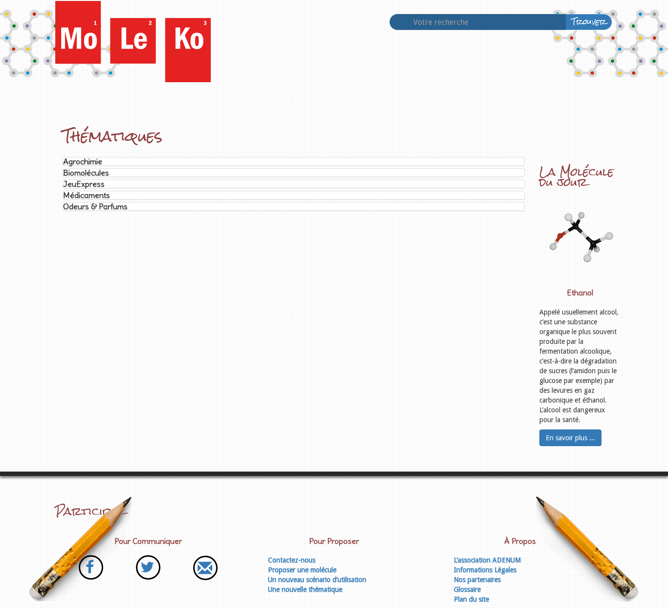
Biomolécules (86, 173)
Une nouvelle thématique (305, 589)
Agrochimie (82, 161)
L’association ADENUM (487, 560)
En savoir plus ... (570, 438)
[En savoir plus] (579, 238)
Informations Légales (485, 570)
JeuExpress (84, 184)
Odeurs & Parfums (95, 206)
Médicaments (86, 195)
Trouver (589, 22)
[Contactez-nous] (205, 567)
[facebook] (91, 567)
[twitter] (148, 567)
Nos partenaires (477, 580)
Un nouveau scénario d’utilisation (317, 580)
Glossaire (467, 589)
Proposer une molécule (302, 570)
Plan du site (471, 599)
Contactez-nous (291, 560)
